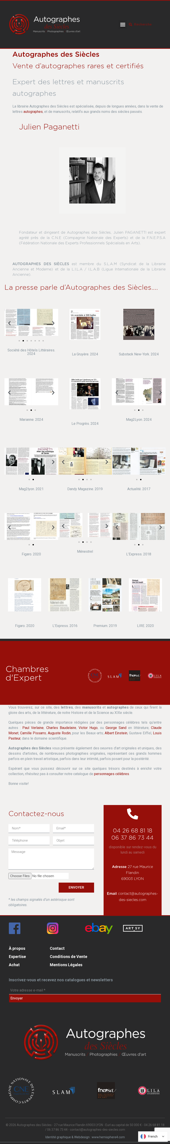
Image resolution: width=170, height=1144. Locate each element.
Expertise (17, 956)
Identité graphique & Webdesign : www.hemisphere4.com (85, 1137)
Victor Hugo (88, 728)
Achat (14, 964)
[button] (123, 24)
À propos (17, 948)
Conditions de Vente (68, 956)
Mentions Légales (66, 964)
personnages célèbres (111, 774)
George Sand (116, 728)
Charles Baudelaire (61, 728)
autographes (33, 112)
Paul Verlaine (33, 728)
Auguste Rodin (59, 733)
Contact (57, 948)
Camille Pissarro (33, 733)
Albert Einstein (116, 733)
